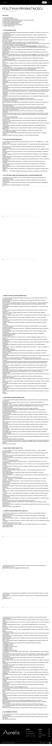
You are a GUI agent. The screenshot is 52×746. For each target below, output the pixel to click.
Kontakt (39, 736)
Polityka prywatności (42, 742)
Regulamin (48, 742)
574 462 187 (30, 731)
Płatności (40, 731)
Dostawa (40, 733)
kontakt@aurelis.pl (31, 733)
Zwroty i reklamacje (41, 735)
